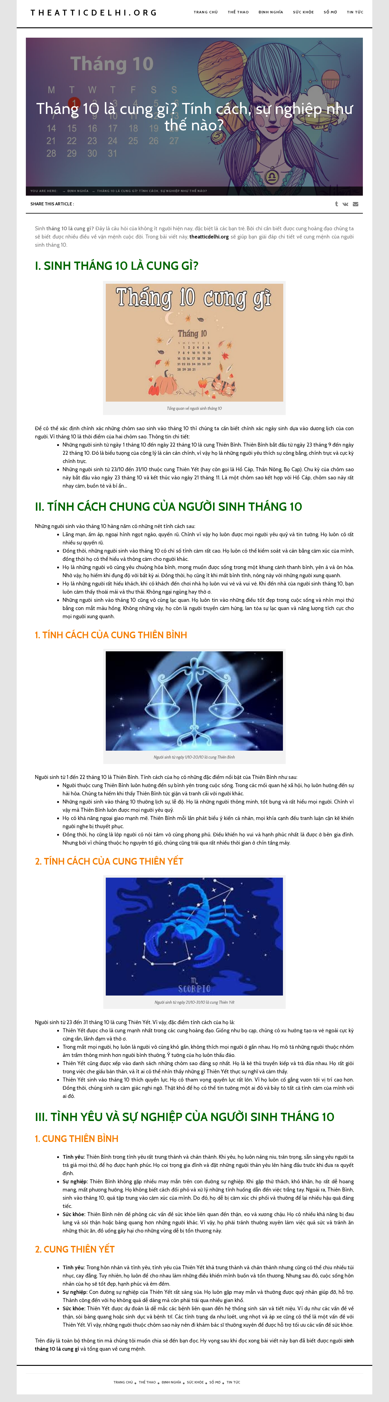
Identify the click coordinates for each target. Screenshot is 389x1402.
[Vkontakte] (345, 204)
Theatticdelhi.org (94, 13)
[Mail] (355, 204)
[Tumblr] (336, 204)
